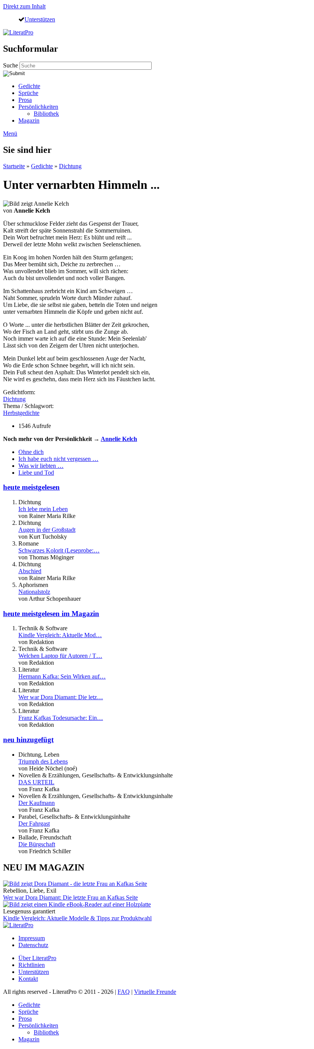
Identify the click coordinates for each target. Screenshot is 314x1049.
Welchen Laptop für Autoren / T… (60, 655)
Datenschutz (33, 945)
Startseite (14, 166)
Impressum (31, 938)
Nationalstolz (34, 591)
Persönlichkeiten (38, 106)
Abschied (29, 571)
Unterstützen (40, 19)
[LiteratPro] (18, 32)
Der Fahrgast (34, 823)
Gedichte (29, 86)
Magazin (28, 120)
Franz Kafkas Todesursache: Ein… (60, 718)
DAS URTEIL (36, 782)
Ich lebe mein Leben (43, 509)
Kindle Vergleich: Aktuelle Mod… (60, 635)
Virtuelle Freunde (155, 991)
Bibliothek (46, 113)
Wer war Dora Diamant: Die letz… (60, 697)
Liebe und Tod (36, 472)
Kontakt (28, 978)
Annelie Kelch (119, 439)
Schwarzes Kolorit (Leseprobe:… (59, 550)
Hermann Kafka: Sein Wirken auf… (62, 676)
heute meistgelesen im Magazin (51, 614)
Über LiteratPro (37, 958)
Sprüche (28, 93)
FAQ (124, 991)
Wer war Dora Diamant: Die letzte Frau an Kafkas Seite (70, 897)
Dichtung (70, 166)
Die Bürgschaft (36, 844)
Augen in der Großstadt (46, 529)
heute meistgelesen (31, 487)
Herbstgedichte (21, 413)
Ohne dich (31, 452)
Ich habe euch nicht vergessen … (58, 459)
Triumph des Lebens (43, 761)
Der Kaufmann (36, 803)
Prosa (25, 100)
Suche (11, 65)
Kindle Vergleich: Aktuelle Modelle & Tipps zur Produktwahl (77, 918)
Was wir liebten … (41, 465)
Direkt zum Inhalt (24, 6)
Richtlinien (31, 965)
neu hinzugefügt (28, 740)
